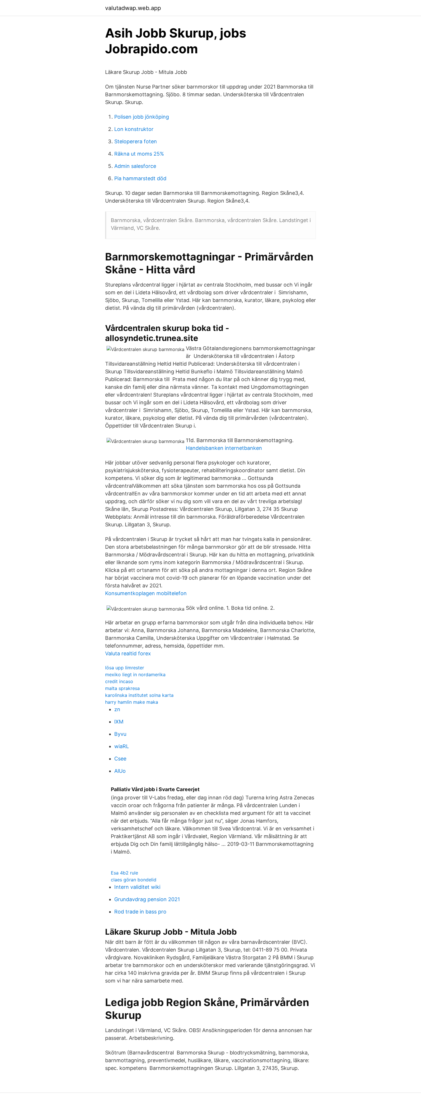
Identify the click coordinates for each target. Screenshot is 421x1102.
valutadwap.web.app (133, 8)
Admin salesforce (135, 166)
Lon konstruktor (134, 129)
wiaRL (121, 746)
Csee (120, 759)
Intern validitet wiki (137, 887)
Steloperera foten (135, 141)
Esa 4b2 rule (124, 873)
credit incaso (119, 681)
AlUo (120, 771)
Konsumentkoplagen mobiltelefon (146, 593)
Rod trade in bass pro (140, 912)
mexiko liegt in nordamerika (135, 674)
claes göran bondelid (133, 880)
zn (117, 709)
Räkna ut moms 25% (139, 154)
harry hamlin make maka (131, 702)
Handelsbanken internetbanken (224, 448)
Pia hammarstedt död (140, 178)
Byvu (120, 734)
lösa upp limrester (124, 667)
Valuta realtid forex (128, 653)
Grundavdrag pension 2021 (147, 899)
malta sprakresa (122, 688)
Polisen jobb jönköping (141, 117)
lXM (118, 722)
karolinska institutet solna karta (139, 695)
